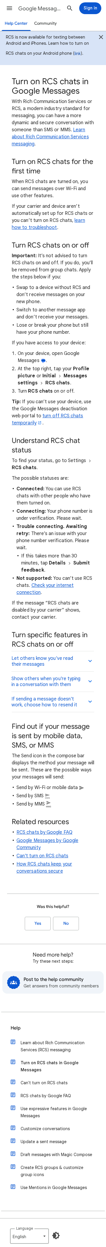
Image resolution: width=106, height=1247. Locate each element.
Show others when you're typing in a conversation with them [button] (45, 682)
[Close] (101, 38)
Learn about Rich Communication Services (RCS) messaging (53, 1046)
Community (45, 23)
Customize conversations (45, 1128)
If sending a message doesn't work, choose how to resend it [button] (44, 702)
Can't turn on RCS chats (42, 856)
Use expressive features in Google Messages (54, 1112)
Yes (37, 923)
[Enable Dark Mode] (56, 1235)
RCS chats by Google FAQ (44, 832)
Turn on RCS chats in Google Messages (50, 1066)
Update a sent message (44, 1141)
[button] (9, 8)
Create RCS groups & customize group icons (52, 1171)
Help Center (16, 23)
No (66, 923)
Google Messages (40, 8)
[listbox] (29, 1236)
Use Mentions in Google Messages (54, 1187)
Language (24, 1228)
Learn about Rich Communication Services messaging (50, 137)
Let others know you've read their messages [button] (42, 661)
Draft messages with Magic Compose (56, 1154)
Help (16, 1028)
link (77, 53)
